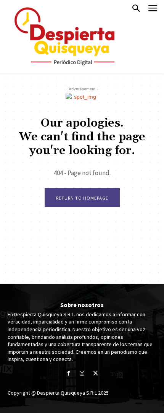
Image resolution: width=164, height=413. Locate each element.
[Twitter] (95, 374)
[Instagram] (82, 374)
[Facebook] (68, 374)
